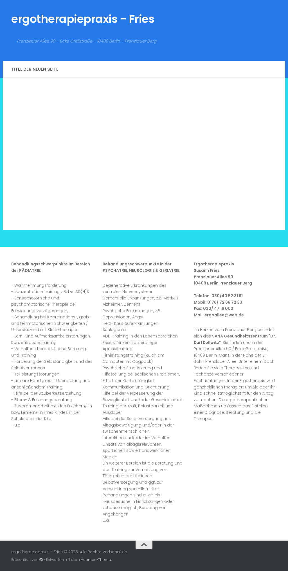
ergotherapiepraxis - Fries (82, 19)
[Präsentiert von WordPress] (41, 559)
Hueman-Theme (96, 559)
